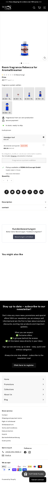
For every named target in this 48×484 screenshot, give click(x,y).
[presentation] (17, 277)
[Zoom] (45, 58)
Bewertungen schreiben (24, 237)
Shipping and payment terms (12, 418)
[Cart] (39, 7)
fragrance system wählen (11, 85)
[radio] (7, 93)
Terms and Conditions (9, 428)
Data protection (7, 431)
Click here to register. (24, 365)
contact (5, 207)
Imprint (4, 434)
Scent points (6, 441)
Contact (4, 415)
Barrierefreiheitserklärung (11, 437)
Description (7, 202)
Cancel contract (37, 480)
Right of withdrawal (8, 421)
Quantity (6, 176)
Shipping (14, 156)
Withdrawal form (8, 425)
